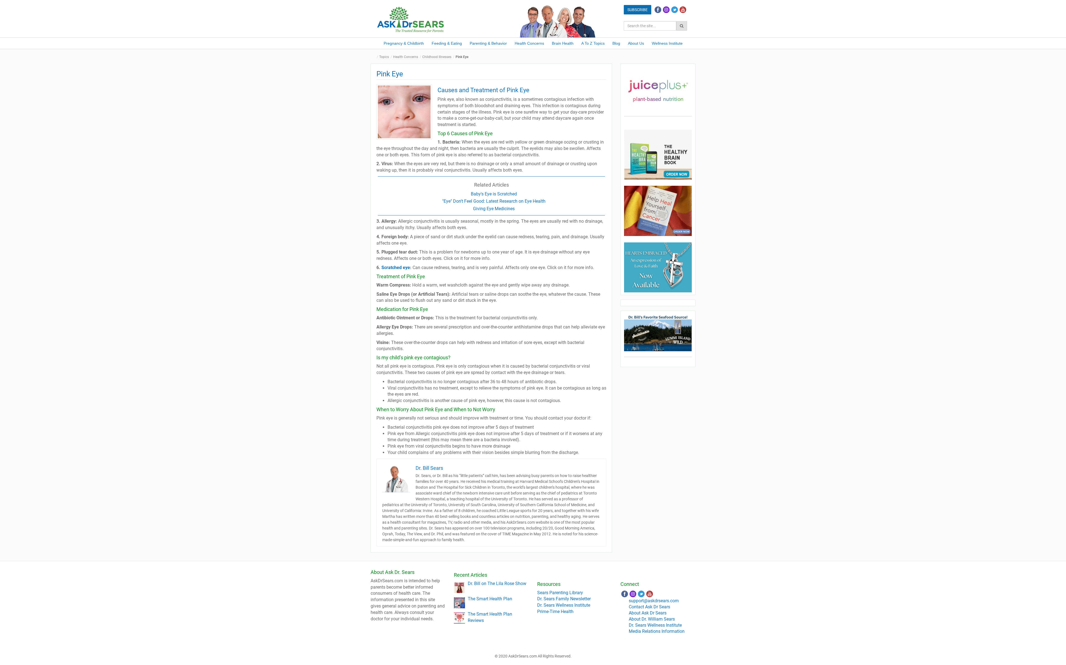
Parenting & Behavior (488, 43)
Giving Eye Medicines (494, 208)
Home (374, 57)
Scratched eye (395, 267)
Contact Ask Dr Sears (649, 606)
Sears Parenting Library (560, 592)
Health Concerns (529, 43)
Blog (616, 43)
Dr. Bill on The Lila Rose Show (497, 583)
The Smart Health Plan (490, 598)
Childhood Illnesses (436, 57)
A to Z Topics (593, 43)
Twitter (674, 9)
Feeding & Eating (447, 43)
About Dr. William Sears (652, 619)
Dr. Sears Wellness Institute (563, 605)
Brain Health (563, 43)
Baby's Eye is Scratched (494, 194)
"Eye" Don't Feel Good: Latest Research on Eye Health (493, 201)
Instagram (666, 9)
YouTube (683, 9)
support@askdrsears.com (654, 600)
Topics (384, 57)
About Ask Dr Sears (648, 613)
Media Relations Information (657, 631)
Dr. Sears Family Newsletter (564, 598)
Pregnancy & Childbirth (404, 43)
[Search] (681, 26)
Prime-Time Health (555, 611)
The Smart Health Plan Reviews (490, 617)
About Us (636, 43)
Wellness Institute (667, 43)
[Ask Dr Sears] (411, 19)
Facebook (658, 9)
